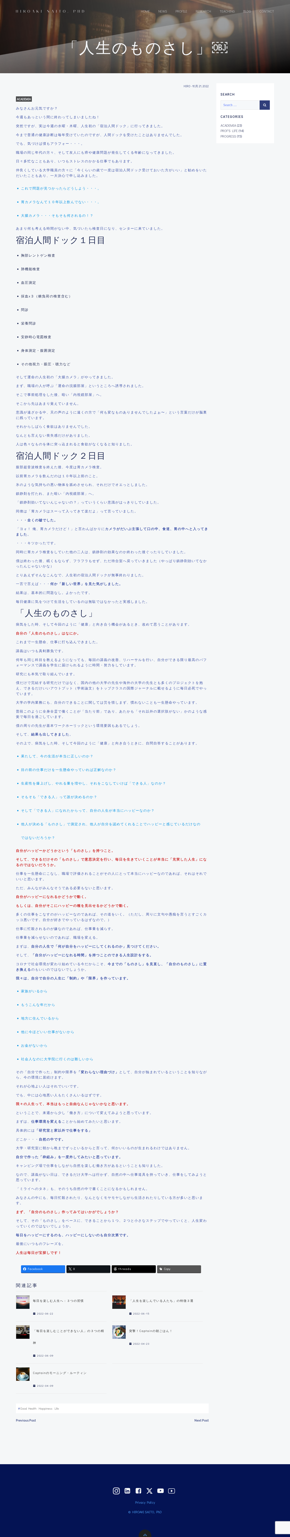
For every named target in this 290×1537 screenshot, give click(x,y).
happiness (45, 1408)
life (57, 1408)
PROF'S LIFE (229, 130)
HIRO (187, 86)
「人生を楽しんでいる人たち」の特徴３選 (161, 1301)
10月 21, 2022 (200, 86)
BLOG (247, 11)
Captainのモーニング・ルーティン (60, 1373)
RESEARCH (203, 11)
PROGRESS (228, 136)
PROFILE (181, 11)
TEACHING (227, 11)
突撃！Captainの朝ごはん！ (151, 1331)
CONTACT (266, 11)
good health (28, 1408)
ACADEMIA (24, 99)
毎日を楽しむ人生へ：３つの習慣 (58, 1301)
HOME (145, 11)
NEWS (162, 11)
